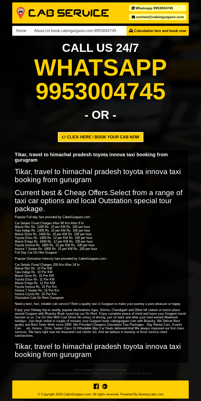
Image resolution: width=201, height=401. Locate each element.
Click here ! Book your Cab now (102, 137)
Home (21, 31)
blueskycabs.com (150, 394)
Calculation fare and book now (159, 31)
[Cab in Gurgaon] (63, 13)
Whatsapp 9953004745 (154, 8)
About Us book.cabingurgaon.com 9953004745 (75, 31)
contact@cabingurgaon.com (159, 17)
